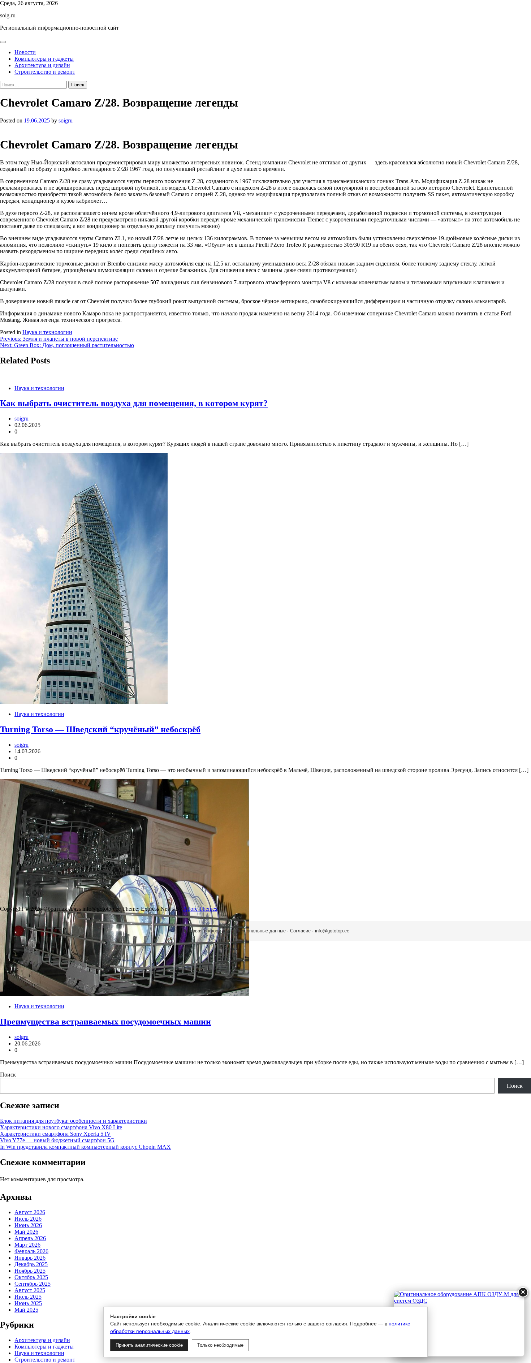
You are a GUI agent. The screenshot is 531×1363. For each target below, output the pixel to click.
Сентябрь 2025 (32, 1284)
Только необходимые (220, 1345)
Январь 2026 (30, 1258)
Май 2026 (26, 1232)
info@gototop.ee (332, 930)
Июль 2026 (28, 1219)
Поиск (8, 1074)
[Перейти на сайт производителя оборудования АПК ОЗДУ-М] (459, 1323)
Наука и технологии (47, 332)
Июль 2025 (28, 1297)
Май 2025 (26, 1310)
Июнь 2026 (28, 1225)
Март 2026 (27, 1245)
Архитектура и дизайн (42, 65)
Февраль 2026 (31, 1251)
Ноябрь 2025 (30, 1271)
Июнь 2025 (28, 1303)
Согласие (300, 930)
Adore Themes (200, 909)
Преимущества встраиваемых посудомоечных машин (105, 1021)
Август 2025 (29, 1290)
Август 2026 (29, 1212)
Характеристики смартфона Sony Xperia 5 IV (55, 1134)
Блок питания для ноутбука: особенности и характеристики (73, 1121)
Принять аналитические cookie (149, 1345)
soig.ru (8, 15)
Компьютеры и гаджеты (44, 59)
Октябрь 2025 (31, 1277)
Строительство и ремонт (44, 72)
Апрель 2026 (30, 1238)
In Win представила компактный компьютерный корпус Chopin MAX (85, 1147)
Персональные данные (261, 930)
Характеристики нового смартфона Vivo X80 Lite (61, 1127)
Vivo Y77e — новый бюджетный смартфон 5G (57, 1140)
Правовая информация (207, 930)
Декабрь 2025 (31, 1264)
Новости (25, 52)
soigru (66, 120)
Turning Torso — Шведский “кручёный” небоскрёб (100, 729)
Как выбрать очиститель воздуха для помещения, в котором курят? (134, 403)
